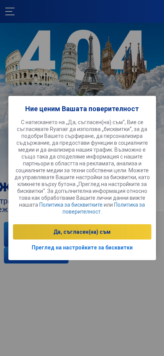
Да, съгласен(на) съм (82, 232)
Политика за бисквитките (71, 205)
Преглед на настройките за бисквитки (82, 247)
